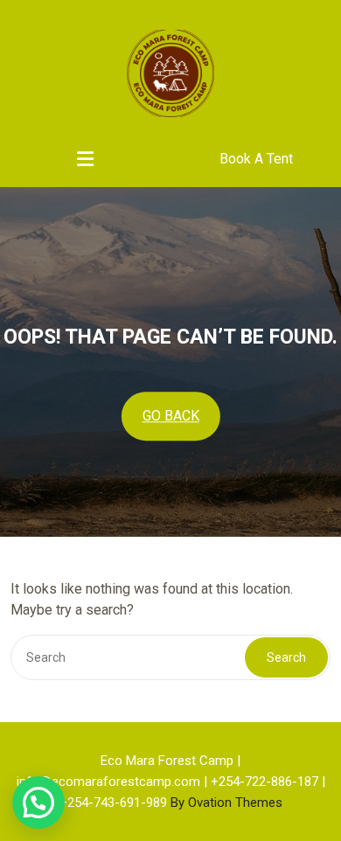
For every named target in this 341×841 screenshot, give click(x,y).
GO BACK (171, 415)
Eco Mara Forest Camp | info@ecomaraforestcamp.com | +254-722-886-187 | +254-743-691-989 (171, 781)
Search (286, 657)
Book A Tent (256, 158)
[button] (38, 802)
